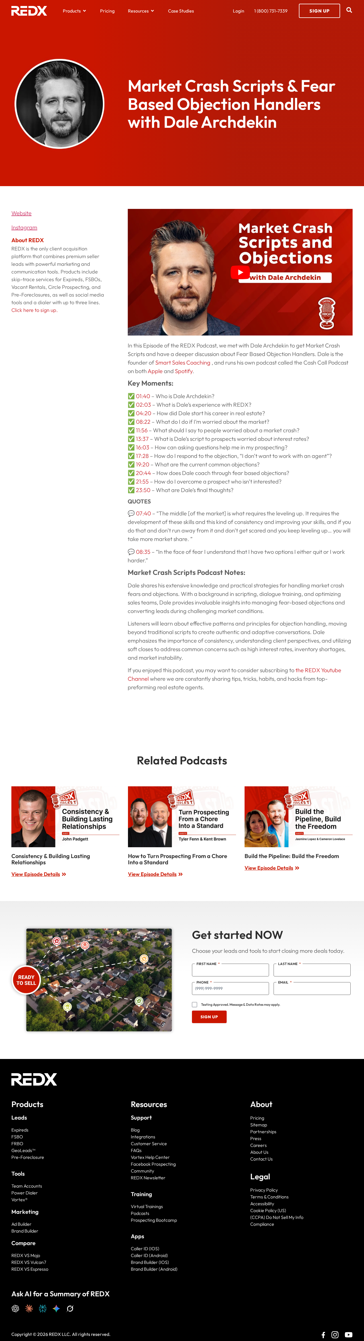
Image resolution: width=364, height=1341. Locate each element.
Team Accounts (26, 1186)
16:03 (142, 447)
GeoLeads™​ (23, 1150)
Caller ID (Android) (149, 1255)
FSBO (17, 1137)
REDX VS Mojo (25, 1255)
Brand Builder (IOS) (150, 1262)
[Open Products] (84, 10)
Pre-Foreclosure (27, 1157)
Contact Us (261, 1159)
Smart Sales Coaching (183, 362)
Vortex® (19, 1199)
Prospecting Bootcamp (154, 1220)
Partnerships (263, 1131)
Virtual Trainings (147, 1206)
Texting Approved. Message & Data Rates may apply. (240, 1004)
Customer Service (149, 1143)
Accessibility (262, 1203)
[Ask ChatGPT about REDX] (15, 1307)
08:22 (143, 421)
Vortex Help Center (150, 1157)
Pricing (257, 1118)
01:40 (143, 396)
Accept (286, 1316)
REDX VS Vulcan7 (28, 1262)
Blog (135, 1130)
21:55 (142, 481)
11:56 (142, 430)
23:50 (143, 489)
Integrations (143, 1137)
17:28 (142, 455)
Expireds (19, 1130)
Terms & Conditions (269, 1197)
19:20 (142, 464)
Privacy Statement (286, 1330)
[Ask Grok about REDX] (70, 1307)
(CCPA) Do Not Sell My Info (276, 1217)
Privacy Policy (264, 1190)
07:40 (143, 513)
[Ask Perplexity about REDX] (43, 1307)
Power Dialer (24, 1193)
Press (255, 1138)
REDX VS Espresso (29, 1269)
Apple (155, 371)
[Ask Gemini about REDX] (56, 1307)
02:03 (143, 404)
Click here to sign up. (34, 310)
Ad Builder (21, 1224)
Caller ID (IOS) (145, 1248)
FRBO (17, 1143)
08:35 (143, 551)
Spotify (184, 371)
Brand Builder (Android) (154, 1269)
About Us (259, 1152)
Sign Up (209, 1016)
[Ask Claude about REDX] (29, 1307)
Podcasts (140, 1213)
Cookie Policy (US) (268, 1210)
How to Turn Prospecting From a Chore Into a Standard (177, 859)
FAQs (136, 1150)
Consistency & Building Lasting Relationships (50, 859)
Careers (258, 1145)
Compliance (262, 1224)
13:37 (142, 438)
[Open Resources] (152, 10)
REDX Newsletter (148, 1177)
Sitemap (258, 1125)
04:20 (143, 413)
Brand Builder (24, 1231)
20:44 (143, 472)
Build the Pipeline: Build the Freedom (292, 855)
